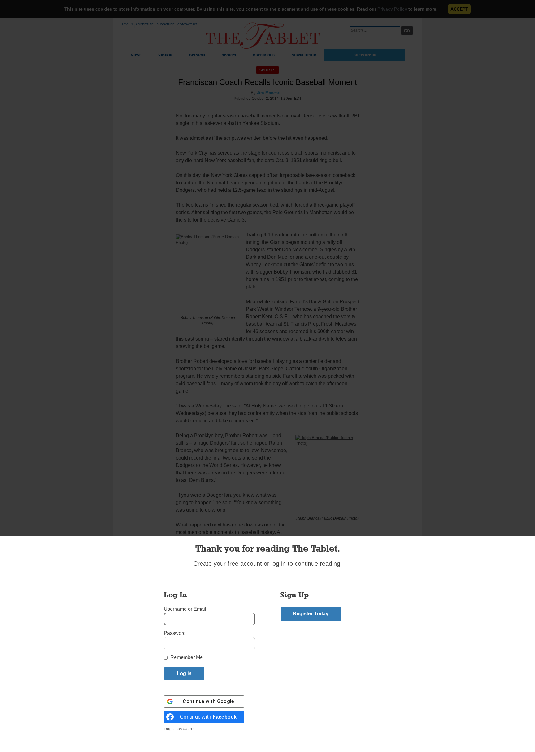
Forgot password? (179, 729)
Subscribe (165, 24)
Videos (165, 55)
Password (175, 633)
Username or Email (185, 609)
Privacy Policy (392, 9)
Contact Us (187, 24)
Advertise (145, 24)
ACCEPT (459, 9)
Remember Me (186, 657)
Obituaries (264, 55)
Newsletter (303, 55)
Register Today (310, 613)
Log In (127, 24)
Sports (229, 55)
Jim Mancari (269, 92)
